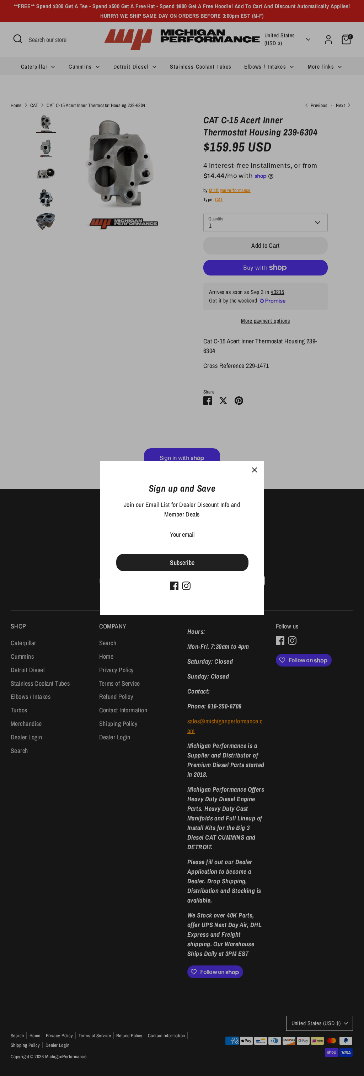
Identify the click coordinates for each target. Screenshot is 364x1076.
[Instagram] (186, 586)
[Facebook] (174, 586)
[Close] (254, 470)
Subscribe (182, 562)
